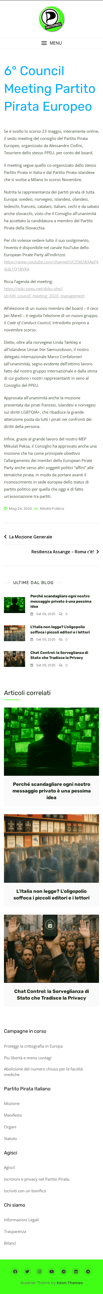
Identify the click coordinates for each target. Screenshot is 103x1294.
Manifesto (13, 1115)
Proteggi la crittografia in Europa (33, 1046)
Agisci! (9, 1167)
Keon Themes (70, 1283)
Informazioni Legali (21, 1219)
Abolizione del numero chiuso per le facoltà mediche (43, 1071)
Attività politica (52, 508)
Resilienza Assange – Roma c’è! (62, 552)
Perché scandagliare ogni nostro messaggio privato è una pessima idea (60, 601)
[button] (51, 43)
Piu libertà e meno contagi (28, 1057)
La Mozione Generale (30, 537)
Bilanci (10, 1243)
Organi (10, 1126)
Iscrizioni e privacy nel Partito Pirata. (37, 1179)
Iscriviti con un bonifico (25, 1190)
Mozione (12, 1103)
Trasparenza (15, 1231)
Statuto (10, 1138)
